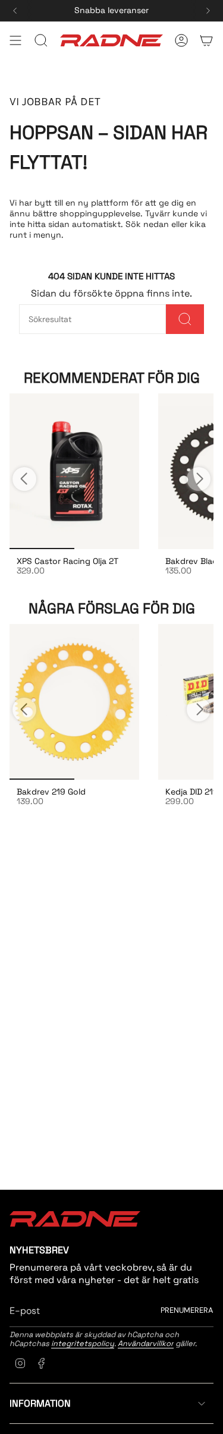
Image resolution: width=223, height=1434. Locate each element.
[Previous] (15, 10)
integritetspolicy (82, 1343)
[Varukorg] (206, 40)
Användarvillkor (146, 1343)
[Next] (208, 10)
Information (40, 1403)
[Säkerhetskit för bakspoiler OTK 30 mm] (74, 471)
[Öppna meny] (15, 40)
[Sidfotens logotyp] (75, 1219)
